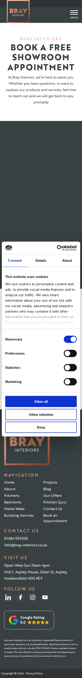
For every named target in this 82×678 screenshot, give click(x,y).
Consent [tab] (15, 260)
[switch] (70, 353)
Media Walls (14, 508)
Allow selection (41, 414)
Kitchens (11, 495)
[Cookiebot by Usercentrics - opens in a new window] (58, 248)
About (9, 488)
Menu (74, 17)
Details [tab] (41, 260)
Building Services (19, 515)
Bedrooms (12, 502)
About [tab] (67, 260)
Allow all (41, 401)
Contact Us (52, 508)
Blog (47, 488)
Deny (41, 427)
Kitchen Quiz (54, 502)
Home (9, 482)
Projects (50, 482)
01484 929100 (16, 538)
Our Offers (52, 495)
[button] (29, 620)
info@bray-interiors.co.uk (25, 544)
